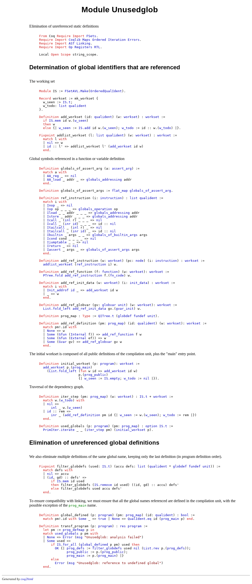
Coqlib (74, 40)
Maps (86, 40)
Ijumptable (57, 242)
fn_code (117, 275)
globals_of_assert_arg (150, 190)
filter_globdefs (107, 548)
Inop (51, 205)
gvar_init (125, 308)
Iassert (54, 249)
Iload (52, 213)
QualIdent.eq (139, 519)
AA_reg (53, 176)
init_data (138, 283)
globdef (125, 316)
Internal (78, 334)
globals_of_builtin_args (115, 235)
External (78, 338)
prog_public (95, 375)
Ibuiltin (55, 235)
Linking (83, 43)
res (123, 526)
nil (50, 143)
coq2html (27, 579)
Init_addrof (58, 290)
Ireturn (54, 246)
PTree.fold (53, 275)
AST (72, 43)
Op (71, 47)
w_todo (128, 128)
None (51, 331)
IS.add (84, 128)
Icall (52, 220)
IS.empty (112, 378)
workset (131, 117)
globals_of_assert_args (108, 249)
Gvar (63, 342)
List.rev (151, 548)
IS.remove (103, 485)
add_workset (121, 146)
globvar (109, 305)
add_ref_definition (82, 415)
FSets (91, 36)
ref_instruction (91, 264)
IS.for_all (67, 544)
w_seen (80, 120)
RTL (97, 47)
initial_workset (130, 430)
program (107, 363)
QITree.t (106, 316)
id (49, 146)
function (110, 272)
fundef (139, 316)
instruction (111, 198)
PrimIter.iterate (59, 430)
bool (185, 515)
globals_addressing (104, 179)
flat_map (120, 190)
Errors (134, 40)
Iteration (117, 40)
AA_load (54, 179)
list (63, 106)
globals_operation (95, 209)
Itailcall (56, 227)
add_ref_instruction (83, 275)
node (139, 261)
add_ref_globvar (97, 342)
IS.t (67, 102)
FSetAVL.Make (76, 91)
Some (51, 334)
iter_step (95, 430)
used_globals (67, 533)
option (151, 426)
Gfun (63, 334)
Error (68, 537)
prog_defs (75, 548)
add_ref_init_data (89, 308)
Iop (50, 209)
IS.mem (55, 120)
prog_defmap (73, 530)
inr (68, 224)
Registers (83, 47)
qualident (77, 106)
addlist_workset (58, 264)
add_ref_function (118, 334)
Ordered (99, 40)
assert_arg (122, 168)
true (102, 519)
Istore (53, 216)
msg (79, 537)
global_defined (94, 544)
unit (122, 305)
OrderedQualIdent (106, 91)
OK (57, 548)
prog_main (81, 367)
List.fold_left (57, 308)
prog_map (116, 323)
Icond (52, 238)
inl (68, 220)
